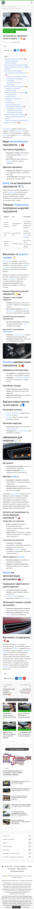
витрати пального (19, 335)
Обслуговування (21, 29)
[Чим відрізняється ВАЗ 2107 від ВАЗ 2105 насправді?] (6, 783)
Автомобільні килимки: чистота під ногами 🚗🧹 (25, 690)
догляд (21, 557)
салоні (5, 135)
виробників (6, 667)
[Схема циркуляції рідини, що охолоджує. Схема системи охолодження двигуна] (17, 761)
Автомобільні (7, 129)
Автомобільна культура (24, 729)
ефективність (8, 332)
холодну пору (19, 131)
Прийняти (16, 907)
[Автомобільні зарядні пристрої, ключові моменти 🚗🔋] (9, 707)
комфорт (16, 413)
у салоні (24, 324)
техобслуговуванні (22, 431)
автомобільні (16, 494)
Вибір (6, 183)
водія (23, 155)
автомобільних (19, 141)
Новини (5, 843)
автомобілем (11, 279)
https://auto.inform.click (21, 883)
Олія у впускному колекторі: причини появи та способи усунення (19, 797)
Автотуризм (6, 710)
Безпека (8, 362)
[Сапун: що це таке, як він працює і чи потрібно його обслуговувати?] (6, 806)
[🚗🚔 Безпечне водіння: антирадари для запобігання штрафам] (9, 726)
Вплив (6, 572)
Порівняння (21, 204)
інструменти (17, 549)
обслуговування (13, 429)
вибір (14, 476)
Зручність (9, 413)
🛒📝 (17, 440)
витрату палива (25, 598)
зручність (23, 470)
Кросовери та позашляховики (11, 853)
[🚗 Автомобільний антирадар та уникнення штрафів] (24, 707)
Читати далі (25, 907)
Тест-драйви (11, 868)
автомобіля (11, 192)
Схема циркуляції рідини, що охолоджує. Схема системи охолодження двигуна (13, 772)
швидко (8, 161)
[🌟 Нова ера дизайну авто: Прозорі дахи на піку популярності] (24, 726)
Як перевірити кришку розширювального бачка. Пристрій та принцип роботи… (20, 813)
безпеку (15, 648)
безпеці (19, 135)
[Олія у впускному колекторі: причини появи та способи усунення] (6, 798)
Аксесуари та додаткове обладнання (9, 29)
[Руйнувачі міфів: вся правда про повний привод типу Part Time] (6, 790)
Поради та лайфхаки (9, 32)
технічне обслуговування (21, 377)
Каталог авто (6, 836)
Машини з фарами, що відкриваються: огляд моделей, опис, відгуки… (20, 821)
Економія (9, 417)
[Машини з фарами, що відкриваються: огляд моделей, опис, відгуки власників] (6, 822)
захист (25, 235)
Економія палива (11, 596)
